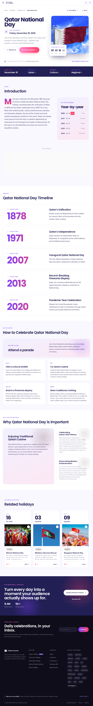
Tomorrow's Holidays (35, 657)
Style (69, 681)
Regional (76, 72)
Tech (75, 681)
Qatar (31, 72)
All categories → (72, 686)
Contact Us (53, 657)
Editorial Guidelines (71, 702)
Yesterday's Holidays (35, 661)
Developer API (76, 599)
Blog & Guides (54, 667)
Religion (80, 674)
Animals (70, 654)
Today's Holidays (36, 654)
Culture (54, 72)
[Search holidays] (86, 2)
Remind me (12, 50)
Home (6, 10)
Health (70, 666)
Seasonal (77, 678)
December (12, 10)
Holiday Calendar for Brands (75, 592)
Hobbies (77, 666)
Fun (82, 662)
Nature (76, 670)
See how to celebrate (28, 50)
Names (70, 670)
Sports (84, 678)
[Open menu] (3, 2)
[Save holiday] (28, 526)
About (51, 654)
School (70, 678)
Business (70, 658)
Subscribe (83, 629)
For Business (53, 661)
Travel (80, 681)
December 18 (21, 10)
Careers (78, 658)
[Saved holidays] (90, 2)
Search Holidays (33, 667)
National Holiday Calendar (36, 664)
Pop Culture (84, 670)
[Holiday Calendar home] (9, 3)
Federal (70, 662)
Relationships (71, 674)
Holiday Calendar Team (33, 61)
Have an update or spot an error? (80, 61)
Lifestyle (84, 666)
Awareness (78, 654)
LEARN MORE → (84, 696)
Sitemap (86, 702)
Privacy (80, 702)
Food (76, 662)
